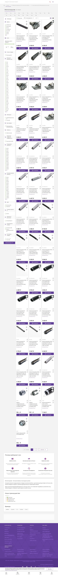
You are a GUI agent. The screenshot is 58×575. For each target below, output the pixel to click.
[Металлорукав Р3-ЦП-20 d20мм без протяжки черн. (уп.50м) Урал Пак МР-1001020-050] (22, 301)
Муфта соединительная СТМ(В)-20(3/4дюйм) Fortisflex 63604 (21, 404)
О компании (7, 527)
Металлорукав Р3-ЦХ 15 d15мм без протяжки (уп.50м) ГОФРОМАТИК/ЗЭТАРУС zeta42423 (20, 99)
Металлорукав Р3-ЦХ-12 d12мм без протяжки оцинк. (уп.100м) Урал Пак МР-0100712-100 (33, 221)
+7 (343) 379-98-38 (8, 551)
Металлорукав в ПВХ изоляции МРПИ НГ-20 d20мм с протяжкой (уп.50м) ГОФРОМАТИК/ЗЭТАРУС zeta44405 (21, 68)
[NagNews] (31, 566)
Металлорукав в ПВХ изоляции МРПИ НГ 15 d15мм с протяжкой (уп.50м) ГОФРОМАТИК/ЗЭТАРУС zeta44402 (34, 68)
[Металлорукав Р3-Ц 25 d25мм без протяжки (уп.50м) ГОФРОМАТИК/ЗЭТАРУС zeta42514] (48, 117)
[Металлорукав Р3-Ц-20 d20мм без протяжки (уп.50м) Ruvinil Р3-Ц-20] (35, 331)
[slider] (5, 44)
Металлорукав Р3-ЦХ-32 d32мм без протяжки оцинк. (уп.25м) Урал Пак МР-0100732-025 (46, 160)
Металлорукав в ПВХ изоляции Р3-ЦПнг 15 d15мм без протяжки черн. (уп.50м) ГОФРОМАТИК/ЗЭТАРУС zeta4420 (34, 374)
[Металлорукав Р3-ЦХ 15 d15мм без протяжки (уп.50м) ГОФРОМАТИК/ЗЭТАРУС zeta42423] (22, 87)
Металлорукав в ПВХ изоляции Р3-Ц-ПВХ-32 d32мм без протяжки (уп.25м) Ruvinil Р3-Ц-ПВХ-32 (34, 251)
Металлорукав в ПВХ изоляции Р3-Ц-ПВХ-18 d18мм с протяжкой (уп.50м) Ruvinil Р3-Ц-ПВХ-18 (21, 282)
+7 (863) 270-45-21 (20, 551)
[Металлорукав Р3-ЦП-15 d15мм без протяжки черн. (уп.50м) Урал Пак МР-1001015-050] (35, 301)
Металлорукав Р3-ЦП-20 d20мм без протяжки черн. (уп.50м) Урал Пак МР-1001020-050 (20, 313)
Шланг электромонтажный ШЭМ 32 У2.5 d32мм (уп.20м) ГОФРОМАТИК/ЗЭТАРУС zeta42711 (21, 129)
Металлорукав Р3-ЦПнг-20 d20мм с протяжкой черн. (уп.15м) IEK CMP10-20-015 (21, 38)
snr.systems (32, 538)
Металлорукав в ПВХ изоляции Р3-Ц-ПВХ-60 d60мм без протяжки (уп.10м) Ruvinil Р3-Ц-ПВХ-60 (47, 221)
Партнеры (7, 537)
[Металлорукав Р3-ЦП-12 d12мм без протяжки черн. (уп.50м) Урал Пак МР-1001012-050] (48, 270)
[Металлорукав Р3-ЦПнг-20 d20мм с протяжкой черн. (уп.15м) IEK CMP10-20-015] (22, 26)
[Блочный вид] (51, 18)
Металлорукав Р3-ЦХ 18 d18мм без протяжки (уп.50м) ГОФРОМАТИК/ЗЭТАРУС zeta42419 (46, 68)
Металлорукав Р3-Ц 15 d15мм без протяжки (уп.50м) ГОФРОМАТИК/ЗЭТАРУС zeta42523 (47, 99)
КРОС (31, 536)
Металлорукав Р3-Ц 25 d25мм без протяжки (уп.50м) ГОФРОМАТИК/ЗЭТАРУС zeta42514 (47, 129)
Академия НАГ (33, 534)
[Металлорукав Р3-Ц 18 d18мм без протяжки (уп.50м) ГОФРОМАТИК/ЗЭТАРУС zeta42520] (35, 87)
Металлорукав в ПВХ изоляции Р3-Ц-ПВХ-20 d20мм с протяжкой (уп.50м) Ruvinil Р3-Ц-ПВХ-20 (47, 251)
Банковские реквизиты (9, 535)
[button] (9, 35)
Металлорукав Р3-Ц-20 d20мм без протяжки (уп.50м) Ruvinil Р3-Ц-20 (33, 343)
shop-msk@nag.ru (46, 531)
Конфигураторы (33, 540)
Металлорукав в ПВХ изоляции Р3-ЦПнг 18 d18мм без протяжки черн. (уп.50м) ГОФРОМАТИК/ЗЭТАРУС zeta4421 (21, 374)
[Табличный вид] (53, 18)
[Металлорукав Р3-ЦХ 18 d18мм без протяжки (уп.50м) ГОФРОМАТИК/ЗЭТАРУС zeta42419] (48, 56)
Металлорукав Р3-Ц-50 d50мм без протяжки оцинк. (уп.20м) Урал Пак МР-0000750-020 (20, 160)
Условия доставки (21, 531)
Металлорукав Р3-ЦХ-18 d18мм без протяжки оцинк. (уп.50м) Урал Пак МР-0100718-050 (20, 221)
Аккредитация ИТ (8, 543)
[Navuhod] (27, 566)
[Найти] (50, 2)
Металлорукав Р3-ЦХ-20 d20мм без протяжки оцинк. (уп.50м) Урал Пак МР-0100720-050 (46, 190)
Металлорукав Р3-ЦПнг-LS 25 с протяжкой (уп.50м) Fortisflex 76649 (46, 404)
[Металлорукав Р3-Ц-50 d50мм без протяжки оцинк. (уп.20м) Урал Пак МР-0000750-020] (22, 148)
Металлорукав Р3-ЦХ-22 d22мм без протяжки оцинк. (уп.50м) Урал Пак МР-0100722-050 (33, 190)
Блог (31, 527)
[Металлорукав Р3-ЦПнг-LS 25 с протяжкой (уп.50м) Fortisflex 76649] (48, 392)
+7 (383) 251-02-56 (33, 551)
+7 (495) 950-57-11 (45, 529)
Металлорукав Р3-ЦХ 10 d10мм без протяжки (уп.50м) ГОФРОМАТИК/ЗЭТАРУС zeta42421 (33, 38)
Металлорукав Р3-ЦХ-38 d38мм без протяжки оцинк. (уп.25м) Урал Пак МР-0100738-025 (33, 160)
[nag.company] (22, 566)
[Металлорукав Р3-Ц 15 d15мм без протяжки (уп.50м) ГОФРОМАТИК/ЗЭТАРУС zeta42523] (48, 87)
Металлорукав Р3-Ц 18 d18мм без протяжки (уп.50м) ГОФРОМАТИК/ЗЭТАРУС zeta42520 (34, 99)
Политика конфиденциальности (46, 564)
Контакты (6, 533)
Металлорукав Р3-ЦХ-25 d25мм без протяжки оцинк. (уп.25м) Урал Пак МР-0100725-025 (20, 190)
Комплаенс (19, 536)
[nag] (35, 566)
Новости (6, 529)
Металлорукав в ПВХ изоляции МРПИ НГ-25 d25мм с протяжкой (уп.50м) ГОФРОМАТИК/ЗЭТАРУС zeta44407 (47, 38)
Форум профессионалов (35, 532)
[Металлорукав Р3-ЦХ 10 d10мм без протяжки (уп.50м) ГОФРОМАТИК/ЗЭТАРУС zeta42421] (35, 26)
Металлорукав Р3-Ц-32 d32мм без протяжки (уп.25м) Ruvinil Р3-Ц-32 (20, 343)
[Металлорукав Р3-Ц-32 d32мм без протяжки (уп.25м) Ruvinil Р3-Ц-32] (22, 331)
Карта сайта (20, 538)
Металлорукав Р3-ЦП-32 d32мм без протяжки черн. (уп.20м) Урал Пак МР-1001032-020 (33, 282)
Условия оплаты (20, 529)
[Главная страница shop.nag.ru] (4, 5)
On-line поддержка (21, 527)
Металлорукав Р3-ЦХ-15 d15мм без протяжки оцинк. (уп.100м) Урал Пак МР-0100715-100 (46, 374)
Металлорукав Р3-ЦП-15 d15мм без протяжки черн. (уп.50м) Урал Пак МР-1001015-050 (33, 313)
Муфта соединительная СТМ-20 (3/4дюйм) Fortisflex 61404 (33, 404)
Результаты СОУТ (8, 541)
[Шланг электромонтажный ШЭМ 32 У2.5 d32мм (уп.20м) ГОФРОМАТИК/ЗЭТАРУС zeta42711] (22, 117)
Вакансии (7, 531)
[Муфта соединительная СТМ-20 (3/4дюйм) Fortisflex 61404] (35, 392)
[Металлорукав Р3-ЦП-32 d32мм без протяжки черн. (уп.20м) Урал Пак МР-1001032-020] (35, 270)
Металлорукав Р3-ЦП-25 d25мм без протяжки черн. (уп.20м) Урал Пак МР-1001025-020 (46, 313)
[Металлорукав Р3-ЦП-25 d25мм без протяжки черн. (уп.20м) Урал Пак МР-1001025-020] (48, 301)
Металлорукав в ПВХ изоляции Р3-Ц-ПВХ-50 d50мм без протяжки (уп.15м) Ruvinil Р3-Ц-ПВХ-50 (21, 251)
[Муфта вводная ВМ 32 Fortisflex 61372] (22, 423)
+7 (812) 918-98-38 (45, 551)
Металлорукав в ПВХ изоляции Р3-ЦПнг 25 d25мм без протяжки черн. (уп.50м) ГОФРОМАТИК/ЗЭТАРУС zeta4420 (47, 343)
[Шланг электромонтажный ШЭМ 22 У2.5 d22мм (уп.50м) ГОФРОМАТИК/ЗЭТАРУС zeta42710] (35, 117)
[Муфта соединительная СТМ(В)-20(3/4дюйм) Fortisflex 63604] (22, 392)
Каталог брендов (8, 539)
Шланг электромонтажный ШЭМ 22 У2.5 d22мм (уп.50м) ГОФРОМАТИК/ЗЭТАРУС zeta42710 (34, 129)
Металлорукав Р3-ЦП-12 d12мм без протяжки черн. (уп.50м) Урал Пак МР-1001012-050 (46, 282)
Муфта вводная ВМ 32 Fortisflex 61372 (20, 434)
